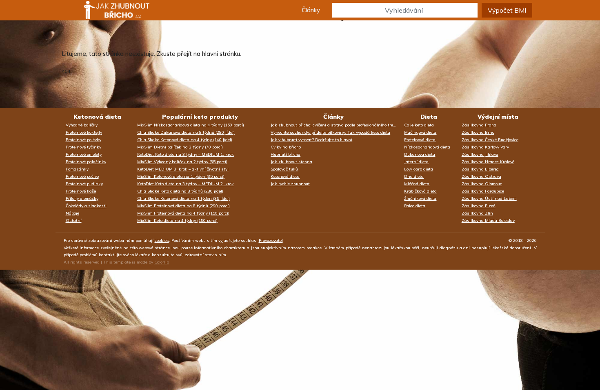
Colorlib (161, 262)
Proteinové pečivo (82, 176)
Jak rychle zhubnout (290, 183)
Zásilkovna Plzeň (479, 205)
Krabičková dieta (420, 191)
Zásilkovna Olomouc (482, 183)
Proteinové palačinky (86, 161)
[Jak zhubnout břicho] (109, 10)
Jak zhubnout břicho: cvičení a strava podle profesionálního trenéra (335, 125)
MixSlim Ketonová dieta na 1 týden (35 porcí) (180, 176)
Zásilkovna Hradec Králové (488, 161)
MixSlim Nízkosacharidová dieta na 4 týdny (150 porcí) (190, 125)
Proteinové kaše (81, 191)
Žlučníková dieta (420, 198)
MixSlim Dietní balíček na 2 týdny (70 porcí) (180, 147)
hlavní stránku (221, 54)
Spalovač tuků (284, 169)
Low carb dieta (418, 169)
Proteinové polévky (83, 139)
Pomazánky (77, 169)
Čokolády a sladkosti (86, 205)
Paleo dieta (414, 205)
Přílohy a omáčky (82, 198)
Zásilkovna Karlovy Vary (485, 147)
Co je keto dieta (419, 125)
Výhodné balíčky (82, 125)
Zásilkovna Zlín (477, 213)
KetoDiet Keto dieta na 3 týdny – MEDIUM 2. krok (185, 183)
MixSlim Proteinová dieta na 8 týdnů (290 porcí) (183, 205)
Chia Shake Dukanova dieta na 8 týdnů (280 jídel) (186, 132)
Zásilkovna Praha (479, 125)
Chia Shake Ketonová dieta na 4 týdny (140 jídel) (184, 139)
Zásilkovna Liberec (480, 169)
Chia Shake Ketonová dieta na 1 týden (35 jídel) (183, 198)
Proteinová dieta (420, 139)
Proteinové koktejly (84, 132)
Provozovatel (271, 240)
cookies (162, 240)
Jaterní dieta (416, 161)
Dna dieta (414, 176)
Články (311, 10)
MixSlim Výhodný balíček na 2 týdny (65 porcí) (182, 161)
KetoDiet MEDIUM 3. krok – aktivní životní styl (183, 169)
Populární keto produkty (200, 116)
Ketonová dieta (97, 116)
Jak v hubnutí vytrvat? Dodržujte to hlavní (311, 139)
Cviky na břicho (286, 147)
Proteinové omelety (84, 154)
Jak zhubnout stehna (291, 161)
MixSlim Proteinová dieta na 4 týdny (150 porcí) (183, 213)
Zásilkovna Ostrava (481, 176)
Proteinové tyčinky (83, 147)
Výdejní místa (498, 116)
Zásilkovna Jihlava (480, 154)
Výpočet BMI (507, 10)
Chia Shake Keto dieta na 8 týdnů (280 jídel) (180, 191)
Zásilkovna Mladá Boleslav (488, 220)
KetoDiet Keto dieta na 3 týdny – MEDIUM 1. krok (185, 154)
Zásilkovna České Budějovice (490, 139)
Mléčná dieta (416, 183)
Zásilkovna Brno (478, 132)
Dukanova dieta (419, 154)
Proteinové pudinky (84, 183)
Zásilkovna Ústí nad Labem (489, 198)
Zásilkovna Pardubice (483, 191)
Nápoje (72, 213)
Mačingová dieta (420, 132)
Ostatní (74, 220)
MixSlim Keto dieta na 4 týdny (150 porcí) (177, 220)
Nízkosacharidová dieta (427, 147)
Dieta (428, 116)
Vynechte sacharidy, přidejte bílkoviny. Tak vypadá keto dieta (330, 132)
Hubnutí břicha (285, 154)
